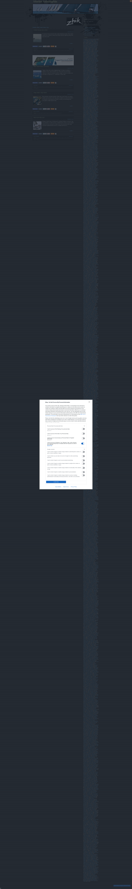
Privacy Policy (74, 486)
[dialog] (66, 444)
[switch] (83, 429)
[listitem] (66, 426)
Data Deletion (58, 486)
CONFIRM (56, 481)
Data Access (66, 486)
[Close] (89, 402)
